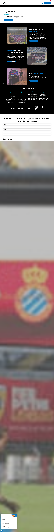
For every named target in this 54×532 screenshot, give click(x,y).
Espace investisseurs (37, 0)
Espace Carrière (45, 0)
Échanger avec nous (33, 40)
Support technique (38, 3)
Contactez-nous (47, 3)
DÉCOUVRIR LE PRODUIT (8, 20)
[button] (27, 124)
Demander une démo (11, 61)
